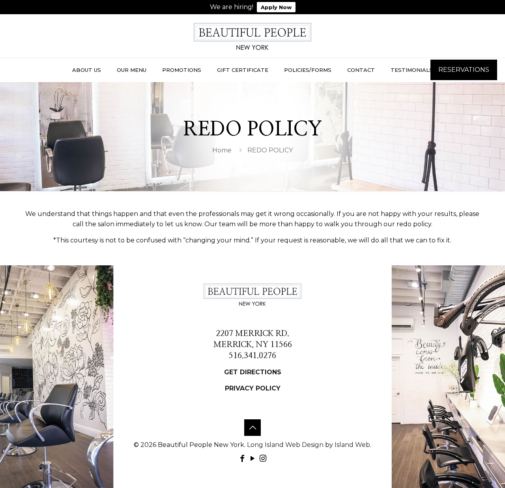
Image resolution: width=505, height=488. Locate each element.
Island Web (352, 445)
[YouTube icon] (252, 458)
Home (222, 150)
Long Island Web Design (285, 445)
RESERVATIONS (463, 69)
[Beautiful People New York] (252, 36)
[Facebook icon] (242, 458)
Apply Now (276, 7)
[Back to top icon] (252, 427)
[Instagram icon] (263, 458)
